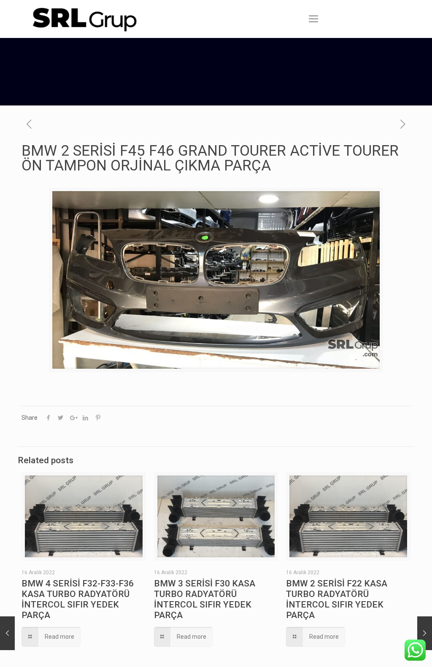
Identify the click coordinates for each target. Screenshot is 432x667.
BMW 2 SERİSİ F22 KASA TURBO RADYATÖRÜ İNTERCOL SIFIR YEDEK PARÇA (336, 599)
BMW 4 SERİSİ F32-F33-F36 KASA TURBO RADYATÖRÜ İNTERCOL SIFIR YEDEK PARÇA (78, 599)
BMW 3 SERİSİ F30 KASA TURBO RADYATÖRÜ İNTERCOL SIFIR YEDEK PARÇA (204, 599)
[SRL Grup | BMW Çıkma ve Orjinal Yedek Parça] (84, 19)
